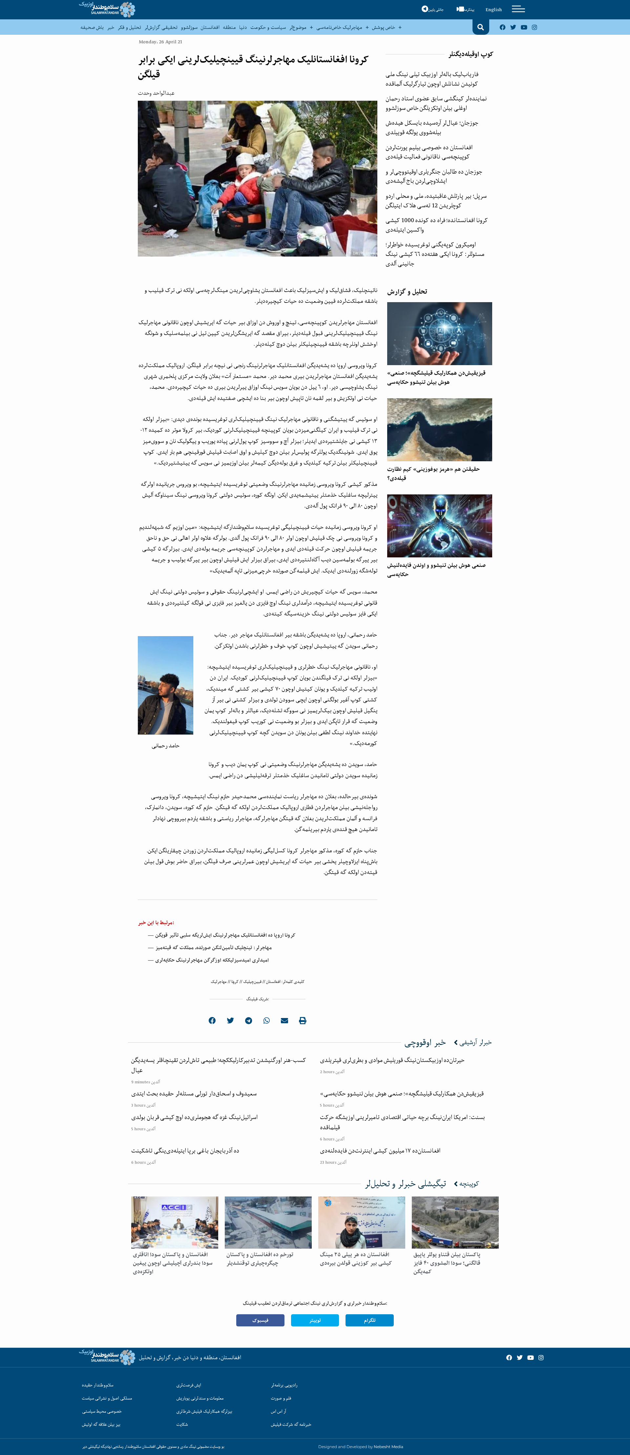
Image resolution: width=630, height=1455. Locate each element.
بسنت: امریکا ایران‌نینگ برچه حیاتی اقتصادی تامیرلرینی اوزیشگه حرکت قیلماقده (402, 1122)
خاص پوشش (383, 27)
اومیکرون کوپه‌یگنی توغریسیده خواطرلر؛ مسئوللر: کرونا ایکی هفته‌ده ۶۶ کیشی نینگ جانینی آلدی (435, 253)
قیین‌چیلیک (252, 981)
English (494, 9)
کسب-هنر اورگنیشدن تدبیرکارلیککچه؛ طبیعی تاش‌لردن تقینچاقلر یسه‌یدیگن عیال (218, 1065)
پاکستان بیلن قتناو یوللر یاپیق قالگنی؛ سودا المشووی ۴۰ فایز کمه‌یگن (446, 1263)
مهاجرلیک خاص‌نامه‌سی (339, 27)
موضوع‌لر (297, 27)
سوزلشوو (189, 27)
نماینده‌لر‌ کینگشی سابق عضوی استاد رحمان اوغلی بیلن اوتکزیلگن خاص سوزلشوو (436, 103)
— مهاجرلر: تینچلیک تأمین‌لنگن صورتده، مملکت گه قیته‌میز (210, 947)
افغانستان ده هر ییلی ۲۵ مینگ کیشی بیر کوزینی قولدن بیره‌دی (356, 1258)
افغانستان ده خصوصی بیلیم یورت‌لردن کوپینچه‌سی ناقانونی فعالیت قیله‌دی (429, 152)
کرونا (235, 981)
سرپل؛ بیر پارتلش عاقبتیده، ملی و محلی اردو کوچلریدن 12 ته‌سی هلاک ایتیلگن (436, 201)
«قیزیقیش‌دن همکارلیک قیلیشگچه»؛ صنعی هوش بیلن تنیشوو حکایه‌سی (436, 377)
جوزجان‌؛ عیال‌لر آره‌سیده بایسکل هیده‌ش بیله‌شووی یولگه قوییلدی (432, 127)
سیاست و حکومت (268, 27)
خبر (110, 27)
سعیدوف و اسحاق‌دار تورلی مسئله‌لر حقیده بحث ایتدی (194, 1093)
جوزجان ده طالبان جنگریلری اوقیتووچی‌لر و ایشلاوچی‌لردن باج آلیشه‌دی (434, 176)
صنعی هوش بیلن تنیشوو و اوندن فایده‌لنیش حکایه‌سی (436, 570)
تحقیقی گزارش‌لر (161, 27)
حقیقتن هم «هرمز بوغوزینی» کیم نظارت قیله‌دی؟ (433, 474)
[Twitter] (513, 27)
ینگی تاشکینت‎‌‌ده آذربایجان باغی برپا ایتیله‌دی (185, 1150)
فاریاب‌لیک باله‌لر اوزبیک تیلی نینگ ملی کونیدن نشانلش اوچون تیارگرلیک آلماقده (432, 79)
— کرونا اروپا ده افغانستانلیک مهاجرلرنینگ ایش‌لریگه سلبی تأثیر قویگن (222, 935)
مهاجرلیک (219, 981)
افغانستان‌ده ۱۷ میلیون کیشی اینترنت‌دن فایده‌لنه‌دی (380, 1150)
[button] (481, 27)
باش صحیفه (92, 27)
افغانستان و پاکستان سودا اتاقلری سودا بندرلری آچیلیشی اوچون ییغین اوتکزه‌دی (173, 1263)
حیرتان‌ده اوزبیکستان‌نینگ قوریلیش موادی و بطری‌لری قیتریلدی (392, 1060)
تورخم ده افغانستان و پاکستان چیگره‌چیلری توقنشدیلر (259, 1258)
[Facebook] (502, 27)
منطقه (229, 27)
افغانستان (210, 27)
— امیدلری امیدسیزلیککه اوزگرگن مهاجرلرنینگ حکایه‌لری (208, 960)
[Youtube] (524, 27)
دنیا (243, 27)
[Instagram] (534, 27)
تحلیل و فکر (129, 27)
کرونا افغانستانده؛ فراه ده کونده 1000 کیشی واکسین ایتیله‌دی (437, 225)
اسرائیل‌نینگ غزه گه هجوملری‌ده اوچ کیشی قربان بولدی (194, 1117)
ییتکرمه (468, 9)
